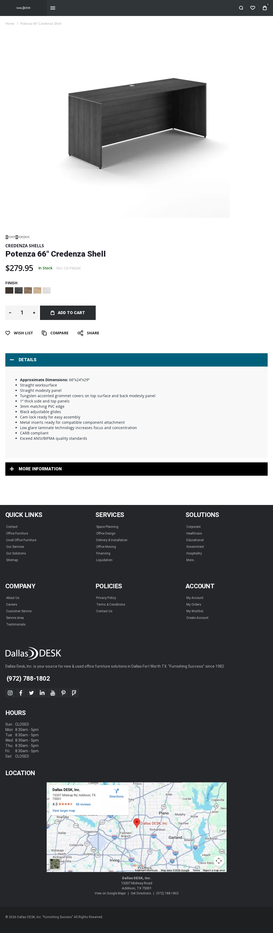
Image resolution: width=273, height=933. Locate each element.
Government (195, 547)
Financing (103, 553)
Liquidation (104, 560)
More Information (40, 468)
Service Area (15, 618)
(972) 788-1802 (167, 893)
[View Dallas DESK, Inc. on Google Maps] (136, 827)
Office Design (105, 533)
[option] (9, 290)
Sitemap (12, 560)
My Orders (193, 604)
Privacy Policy (106, 598)
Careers (11, 604)
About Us (12, 598)
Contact (12, 527)
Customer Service (18, 611)
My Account (194, 598)
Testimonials (16, 624)
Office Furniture (17, 533)
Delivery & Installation (111, 540)
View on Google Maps (110, 893)
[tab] (136, 360)
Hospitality (194, 553)
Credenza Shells (24, 246)
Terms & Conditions (110, 604)
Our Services (15, 547)
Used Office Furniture (21, 540)
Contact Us (104, 611)
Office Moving (106, 547)
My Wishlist (194, 611)
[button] (10, 313)
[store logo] (24, 8)
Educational (195, 540)
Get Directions (141, 893)
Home (10, 24)
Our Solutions (16, 553)
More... (191, 560)
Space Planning (107, 527)
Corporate (193, 527)
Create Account (197, 618)
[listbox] (136, 291)
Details (28, 359)
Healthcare (194, 533)
